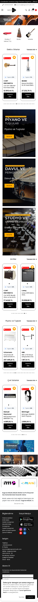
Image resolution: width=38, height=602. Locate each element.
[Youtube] (21, 533)
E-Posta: (5, 547)
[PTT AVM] (9, 483)
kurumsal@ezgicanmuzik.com (25, 5)
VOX (5, 290)
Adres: (4, 551)
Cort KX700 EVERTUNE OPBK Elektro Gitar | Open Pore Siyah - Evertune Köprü (10, 87)
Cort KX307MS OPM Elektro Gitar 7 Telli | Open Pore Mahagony (28, 87)
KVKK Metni (5, 520)
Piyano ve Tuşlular (13, 321)
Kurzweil (25, 352)
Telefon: (5, 543)
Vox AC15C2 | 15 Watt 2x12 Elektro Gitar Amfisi (9, 294)
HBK (5, 352)
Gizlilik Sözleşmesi (8, 522)
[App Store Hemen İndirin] (26, 524)
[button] (2, 10)
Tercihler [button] (21, 597)
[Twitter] (29, 529)
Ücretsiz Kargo (8, 58)
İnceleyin (9, 136)
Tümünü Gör (31, 50)
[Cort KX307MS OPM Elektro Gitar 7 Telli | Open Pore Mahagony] (28, 65)
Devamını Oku (19, 504)
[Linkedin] (25, 533)
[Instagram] (21, 529)
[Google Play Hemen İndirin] (26, 519)
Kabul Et (30, 597)
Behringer (7, 412)
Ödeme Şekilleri (7, 518)
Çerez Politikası (7, 532)
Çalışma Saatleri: (8, 557)
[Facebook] (25, 529)
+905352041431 (8, 5)
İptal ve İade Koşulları (9, 530)
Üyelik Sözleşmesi (8, 528)
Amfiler (13, 259)
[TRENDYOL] (28, 483)
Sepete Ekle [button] (10, 95)
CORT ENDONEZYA (8, 82)
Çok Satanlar (13, 380)
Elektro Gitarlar (13, 49)
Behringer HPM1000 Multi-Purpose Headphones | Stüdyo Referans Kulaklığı (10, 415)
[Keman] (19, 20)
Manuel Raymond (25, 413)
